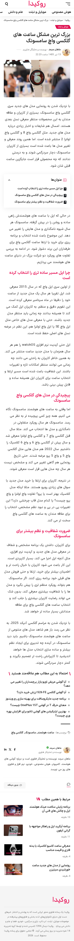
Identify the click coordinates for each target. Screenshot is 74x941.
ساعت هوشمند (46, 733)
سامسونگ (30, 733)
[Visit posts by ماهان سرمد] (66, 52)
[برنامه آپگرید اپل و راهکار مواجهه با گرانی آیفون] (13, 830)
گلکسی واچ (17, 733)
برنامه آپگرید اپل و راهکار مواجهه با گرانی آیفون (49, 828)
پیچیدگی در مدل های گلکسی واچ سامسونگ (39, 195)
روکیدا (67, 20)
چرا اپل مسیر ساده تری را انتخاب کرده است (40, 189)
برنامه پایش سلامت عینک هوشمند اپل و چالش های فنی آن (49, 809)
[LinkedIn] (5, 750)
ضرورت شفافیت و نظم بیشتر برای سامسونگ (38, 202)
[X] (10, 750)
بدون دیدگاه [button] (13, 785)
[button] (67, 3)
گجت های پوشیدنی (16, 813)
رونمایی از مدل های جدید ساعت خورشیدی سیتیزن (51, 867)
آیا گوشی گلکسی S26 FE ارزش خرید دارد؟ (41, 692)
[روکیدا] (37, 4)
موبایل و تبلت (56, 20)
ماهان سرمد (55, 49)
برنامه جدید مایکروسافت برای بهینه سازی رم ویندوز (36, 699)
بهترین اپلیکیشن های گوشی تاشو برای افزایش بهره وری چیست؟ (38, 713)
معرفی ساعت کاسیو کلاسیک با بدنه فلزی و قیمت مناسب (49, 848)
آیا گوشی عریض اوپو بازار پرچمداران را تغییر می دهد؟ (40, 684)
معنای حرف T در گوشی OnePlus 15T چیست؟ (38, 705)
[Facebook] (14, 750)
